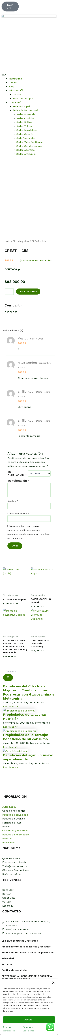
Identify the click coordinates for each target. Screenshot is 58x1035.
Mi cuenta (15, 90)
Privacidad (8, 958)
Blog (11, 86)
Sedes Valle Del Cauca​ (29, 142)
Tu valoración (18, 480)
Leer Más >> (10, 706)
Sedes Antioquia (26, 153)
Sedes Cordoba (25, 118)
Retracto (7, 964)
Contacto (14, 102)
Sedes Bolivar (24, 122)
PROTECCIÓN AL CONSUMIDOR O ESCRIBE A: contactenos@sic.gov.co (27, 977)
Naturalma (15, 78)
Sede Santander (25, 138)
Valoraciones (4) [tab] (13, 330)
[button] (53, 982)
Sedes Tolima (24, 126)
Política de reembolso (15, 970)
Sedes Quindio (24, 134)
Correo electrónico (18, 513)
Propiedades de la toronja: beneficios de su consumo (25, 737)
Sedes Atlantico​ (25, 149)
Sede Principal (21, 106)
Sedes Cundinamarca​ (29, 146)
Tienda (13, 82)
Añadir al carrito (28, 291)
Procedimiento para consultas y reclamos (26, 946)
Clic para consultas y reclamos (20, 940)
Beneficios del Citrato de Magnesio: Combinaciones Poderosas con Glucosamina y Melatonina (28, 692)
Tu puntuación (17, 473)
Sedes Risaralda (25, 114)
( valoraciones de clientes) (36, 260)
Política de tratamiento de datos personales (28, 952)
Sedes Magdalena (26, 130)
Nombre (12, 501)
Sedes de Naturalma (25, 110)
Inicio (7, 241)
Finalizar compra (23, 98)
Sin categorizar (21, 241)
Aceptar (29, 1019)
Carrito (17, 94)
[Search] (8, 677)
